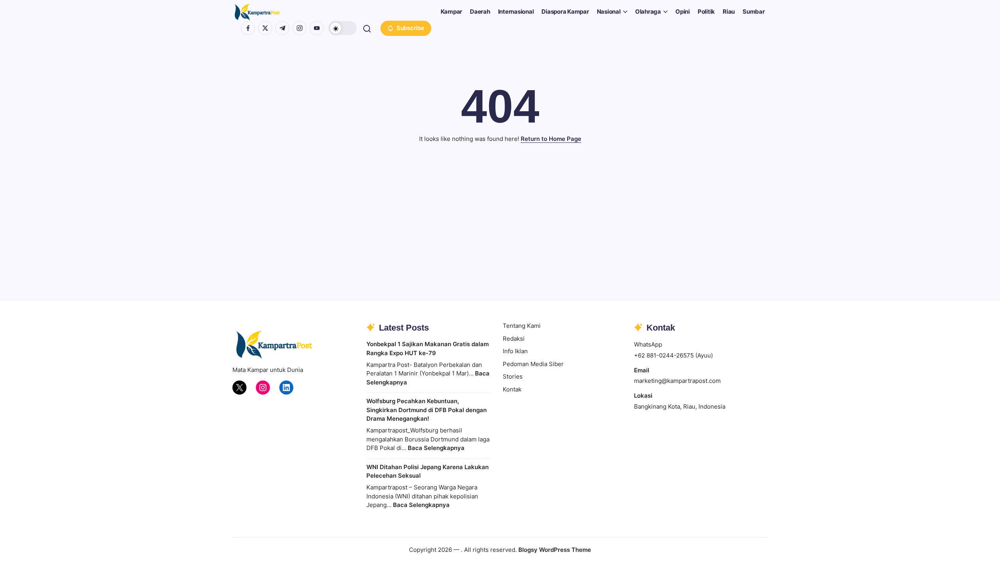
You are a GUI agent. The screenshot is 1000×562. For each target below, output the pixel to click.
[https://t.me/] (282, 28)
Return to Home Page (551, 138)
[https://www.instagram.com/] (300, 28)
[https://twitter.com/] (265, 28)
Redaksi (514, 338)
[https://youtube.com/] (317, 28)
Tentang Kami (522, 325)
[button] (343, 28)
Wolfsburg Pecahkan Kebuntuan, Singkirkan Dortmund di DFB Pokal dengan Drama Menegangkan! (426, 409)
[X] (239, 388)
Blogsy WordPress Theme (554, 549)
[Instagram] (263, 388)
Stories (513, 376)
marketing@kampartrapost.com (677, 380)
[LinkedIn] (286, 388)
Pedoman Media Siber (533, 364)
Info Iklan (515, 351)
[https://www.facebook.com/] (248, 28)
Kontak (512, 389)
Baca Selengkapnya (436, 448)
